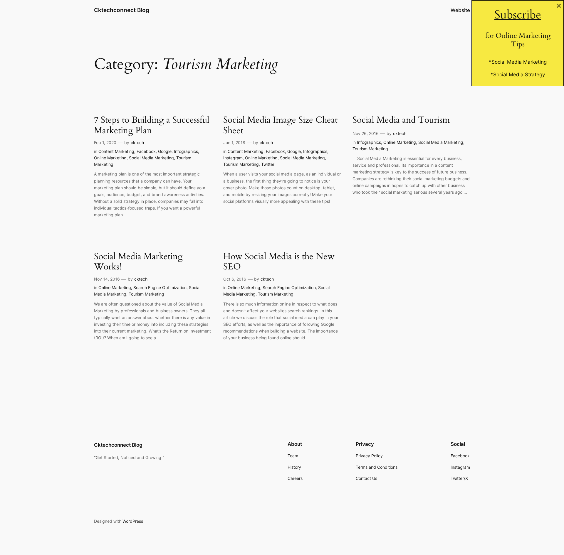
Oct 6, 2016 (234, 278)
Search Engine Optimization (160, 287)
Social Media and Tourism (401, 120)
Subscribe (517, 15)
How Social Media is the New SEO (279, 262)
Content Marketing (116, 151)
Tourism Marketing (241, 164)
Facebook (146, 151)
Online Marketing (110, 157)
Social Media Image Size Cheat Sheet (280, 125)
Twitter (267, 164)
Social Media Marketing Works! (138, 262)
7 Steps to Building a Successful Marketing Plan (151, 125)
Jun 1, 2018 (234, 142)
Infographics (186, 151)
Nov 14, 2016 (107, 278)
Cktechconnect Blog (121, 10)
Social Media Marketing (151, 157)
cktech (137, 142)
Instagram (233, 157)
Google (165, 151)
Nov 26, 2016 (365, 133)
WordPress (132, 521)
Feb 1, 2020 (105, 142)
